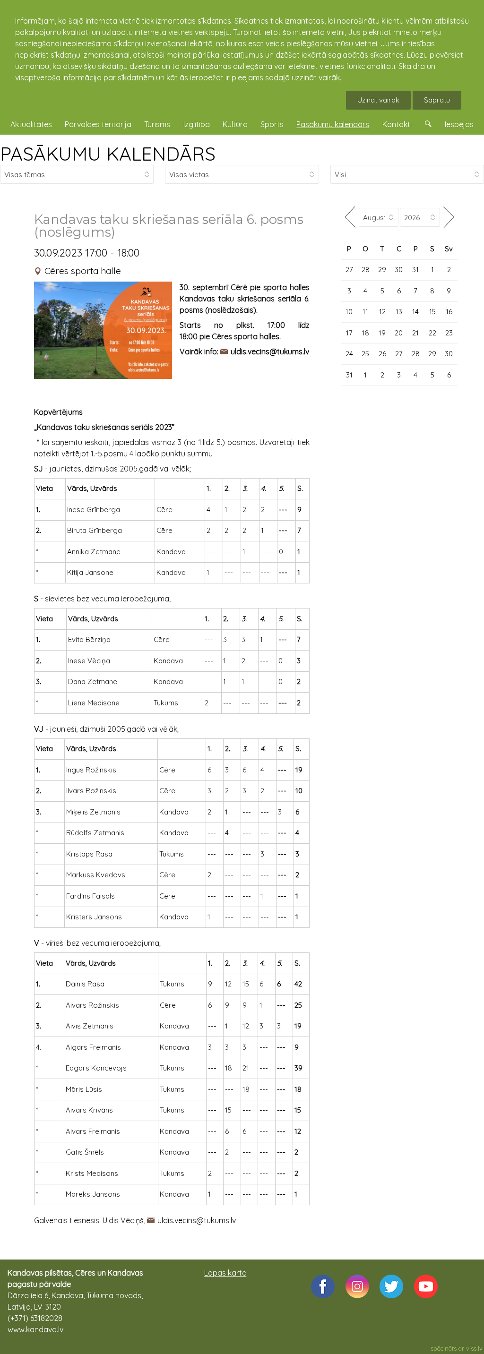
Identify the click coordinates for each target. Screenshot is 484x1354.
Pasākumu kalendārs (332, 124)
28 (366, 269)
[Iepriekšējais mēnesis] (350, 217)
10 (349, 311)
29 (382, 269)
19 (382, 332)
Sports (272, 124)
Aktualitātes (31, 124)
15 (432, 311)
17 (349, 332)
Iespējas (459, 124)
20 (399, 332)
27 (349, 269)
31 (415, 269)
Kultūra (235, 124)
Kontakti (397, 124)
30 (399, 269)
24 (349, 353)
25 (365, 353)
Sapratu (437, 99)
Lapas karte (225, 1272)
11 (365, 311)
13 (399, 311)
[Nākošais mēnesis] (449, 217)
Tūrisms (157, 124)
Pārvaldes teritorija (98, 124)
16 (449, 311)
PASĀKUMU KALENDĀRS (108, 153)
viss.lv (474, 1348)
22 (432, 332)
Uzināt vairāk (378, 99)
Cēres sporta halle (82, 270)
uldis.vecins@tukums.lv (196, 1220)
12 (382, 311)
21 (415, 332)
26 (382, 353)
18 (365, 332)
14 (415, 311)
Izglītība (196, 124)
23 (449, 332)
